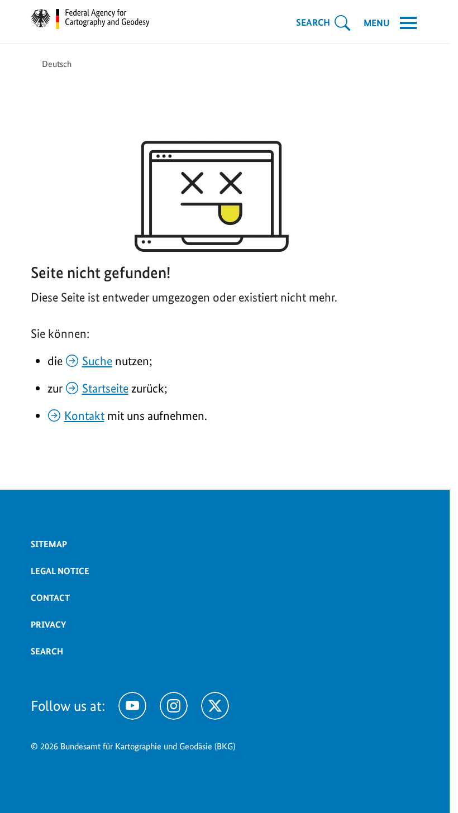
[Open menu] (408, 23)
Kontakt (84, 415)
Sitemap (49, 544)
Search (47, 651)
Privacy (48, 624)
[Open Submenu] (342, 23)
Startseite (105, 388)
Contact (50, 597)
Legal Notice (60, 571)
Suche (97, 360)
